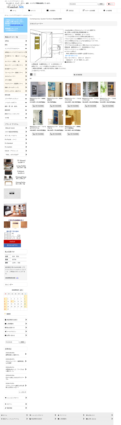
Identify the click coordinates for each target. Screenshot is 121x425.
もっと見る (22, 392)
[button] (107, 11)
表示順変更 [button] (79, 74)
